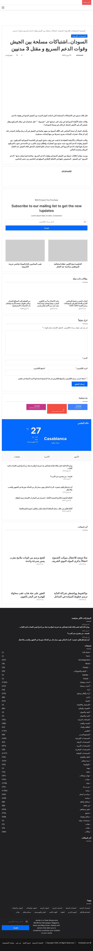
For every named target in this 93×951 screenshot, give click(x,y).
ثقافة (88, 772)
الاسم (84, 358)
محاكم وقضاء (85, 817)
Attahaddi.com (83, 943)
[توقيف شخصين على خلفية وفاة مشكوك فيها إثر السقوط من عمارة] (46, 886)
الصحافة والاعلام (85, 912)
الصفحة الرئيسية (37, 943)
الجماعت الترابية (57, 908)
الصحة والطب (85, 723)
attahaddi (79, 55)
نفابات (87, 824)
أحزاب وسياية (85, 686)
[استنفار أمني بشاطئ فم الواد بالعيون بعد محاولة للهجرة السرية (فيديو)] (16, 886)
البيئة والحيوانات (80, 671)
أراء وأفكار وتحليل (83, 693)
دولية (88, 783)
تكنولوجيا (87, 764)
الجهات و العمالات (17, 908)
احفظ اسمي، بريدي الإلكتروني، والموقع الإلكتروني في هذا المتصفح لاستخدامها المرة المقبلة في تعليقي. (51, 379)
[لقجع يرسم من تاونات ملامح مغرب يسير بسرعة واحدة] (25, 544)
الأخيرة (47, 457)
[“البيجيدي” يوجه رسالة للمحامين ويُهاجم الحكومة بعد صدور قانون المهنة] (16, 869)
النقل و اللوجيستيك (40, 912)
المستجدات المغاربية (82, 749)
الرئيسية (83, 31)
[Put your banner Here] (46, 18)
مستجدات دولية (84, 820)
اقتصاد (87, 701)
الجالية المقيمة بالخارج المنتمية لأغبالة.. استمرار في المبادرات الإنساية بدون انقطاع (44, 498)
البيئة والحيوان (85, 712)
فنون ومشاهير (85, 809)
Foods (85, 667)
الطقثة (63, 912)
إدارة (88, 697)
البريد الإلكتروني (81, 368)
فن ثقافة (86, 806)
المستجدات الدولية (83, 742)
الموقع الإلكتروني (39, 368)
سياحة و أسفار (84, 794)
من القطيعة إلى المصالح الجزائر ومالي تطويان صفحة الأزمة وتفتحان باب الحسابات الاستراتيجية (18, 303)
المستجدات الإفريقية (71, 31)
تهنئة (88, 768)
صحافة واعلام (85, 802)
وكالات (87, 832)
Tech (88, 656)
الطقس (87, 731)
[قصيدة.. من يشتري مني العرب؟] (80, 479)
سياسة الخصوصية (8, 943)
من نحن (18, 943)
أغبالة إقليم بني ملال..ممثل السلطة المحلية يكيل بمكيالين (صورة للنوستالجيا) (45, 508)
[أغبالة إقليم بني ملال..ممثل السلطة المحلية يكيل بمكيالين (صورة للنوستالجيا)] (80, 511)
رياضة (87, 791)
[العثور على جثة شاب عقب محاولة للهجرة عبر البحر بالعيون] (25, 579)
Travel (85, 679)
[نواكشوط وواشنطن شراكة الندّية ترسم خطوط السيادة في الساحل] (67, 579)
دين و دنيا (86, 787)
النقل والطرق (85, 757)
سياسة (87, 798)
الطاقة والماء (85, 727)
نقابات (87, 828)
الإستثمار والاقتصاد (83, 705)
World (87, 664)
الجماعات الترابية (84, 720)
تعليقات (17, 457)
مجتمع (87, 813)
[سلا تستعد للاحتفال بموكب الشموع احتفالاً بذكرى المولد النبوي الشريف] (67, 544)
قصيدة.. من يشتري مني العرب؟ (61, 476)
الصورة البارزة (72, 912)
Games (85, 675)
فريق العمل (27, 943)
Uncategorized (84, 660)
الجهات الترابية (44, 908)
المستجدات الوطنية (83, 753)
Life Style (86, 652)
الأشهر (76, 457)
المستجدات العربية (83, 746)
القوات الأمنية (53, 912)
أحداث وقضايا (85, 682)
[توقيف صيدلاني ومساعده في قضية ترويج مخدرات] (76, 886)
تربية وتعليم (85, 761)
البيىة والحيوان (85, 716)
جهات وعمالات (85, 776)
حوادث (87, 779)
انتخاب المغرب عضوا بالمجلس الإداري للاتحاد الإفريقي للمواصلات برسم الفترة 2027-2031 (75, 303)
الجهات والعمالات (31, 908)
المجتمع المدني (84, 735)
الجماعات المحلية (71, 908)
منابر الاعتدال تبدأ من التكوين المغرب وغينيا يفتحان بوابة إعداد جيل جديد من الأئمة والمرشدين (48, 303)
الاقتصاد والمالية (84, 708)
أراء (88, 690)
